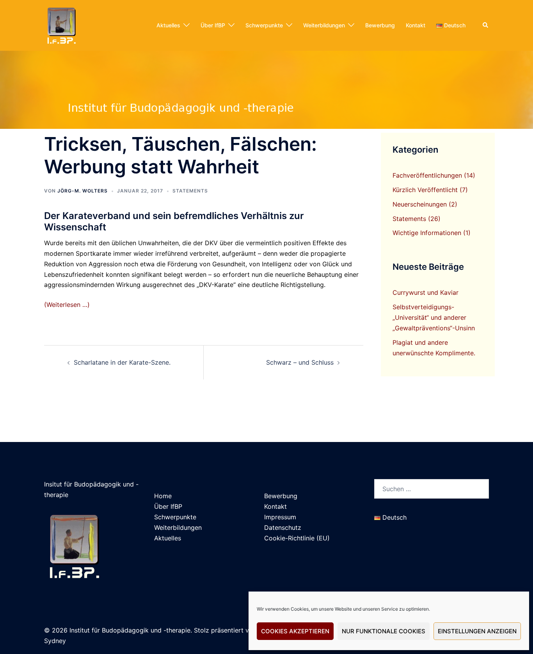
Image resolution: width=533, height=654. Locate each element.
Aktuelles (168, 25)
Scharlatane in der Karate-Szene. (122, 362)
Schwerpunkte (264, 25)
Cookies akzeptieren (295, 631)
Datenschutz (282, 527)
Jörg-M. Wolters (82, 191)
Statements (190, 191)
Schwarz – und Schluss (300, 362)
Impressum (280, 517)
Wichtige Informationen (427, 233)
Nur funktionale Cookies (383, 631)
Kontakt (415, 25)
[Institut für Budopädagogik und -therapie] (61, 25)
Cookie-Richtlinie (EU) (297, 538)
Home (163, 496)
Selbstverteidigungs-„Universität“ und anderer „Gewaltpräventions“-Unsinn (434, 317)
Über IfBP (213, 25)
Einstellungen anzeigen (477, 631)
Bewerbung (380, 25)
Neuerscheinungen (420, 204)
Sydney (55, 641)
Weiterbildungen (324, 25)
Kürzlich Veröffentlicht (425, 190)
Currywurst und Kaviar (425, 292)
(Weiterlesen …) (67, 304)
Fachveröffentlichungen (427, 175)
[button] (486, 25)
